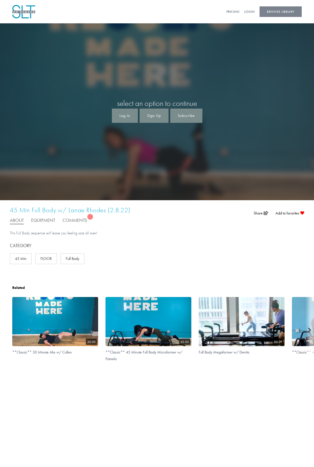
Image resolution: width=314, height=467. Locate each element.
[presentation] (309, 330)
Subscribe (186, 115)
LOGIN (249, 12)
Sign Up (154, 115)
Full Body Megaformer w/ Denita (224, 352)
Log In (124, 115)
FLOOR (46, 258)
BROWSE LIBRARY (280, 12)
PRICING (233, 12)
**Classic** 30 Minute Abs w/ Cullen (42, 352)
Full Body (72, 258)
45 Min (20, 258)
